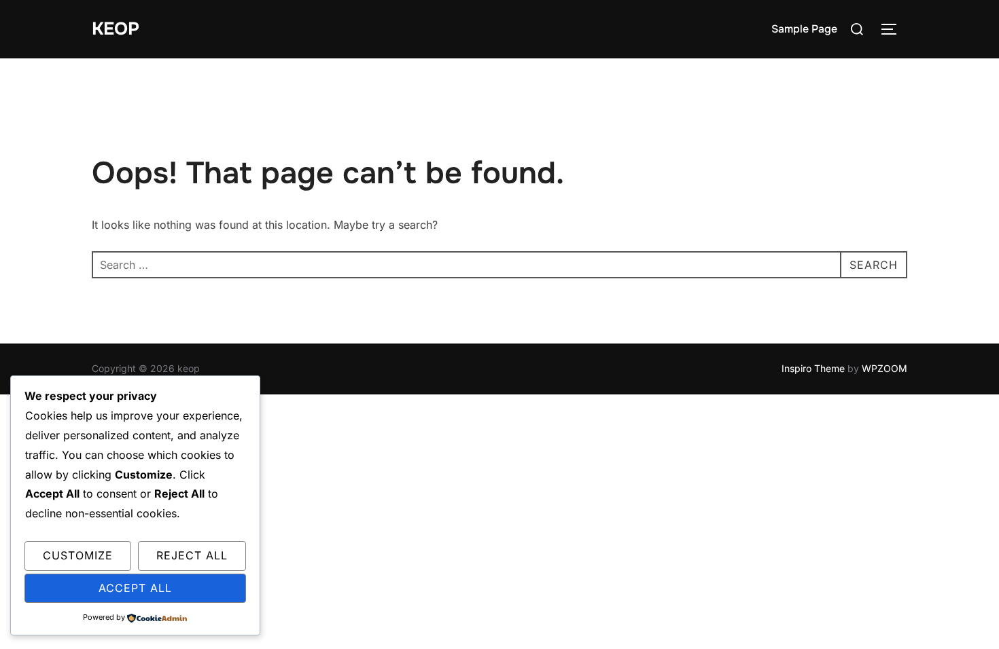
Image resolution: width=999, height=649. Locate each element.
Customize (78, 555)
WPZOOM (884, 368)
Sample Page (804, 29)
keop (115, 29)
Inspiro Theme (813, 368)
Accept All (135, 588)
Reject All (192, 555)
